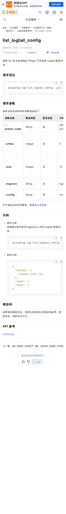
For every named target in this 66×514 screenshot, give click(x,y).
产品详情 (31, 52)
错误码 (23, 316)
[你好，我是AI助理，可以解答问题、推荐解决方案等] (47, 12)
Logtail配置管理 (24, 30)
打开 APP (56, 4)
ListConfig (8, 334)
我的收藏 (55, 52)
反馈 (38, 361)
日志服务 (14, 27)
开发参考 (26, 27)
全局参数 (42, 204)
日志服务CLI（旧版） (43, 27)
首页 (5, 27)
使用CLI (10, 30)
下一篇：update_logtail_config (47, 345)
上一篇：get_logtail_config (17, 345)
